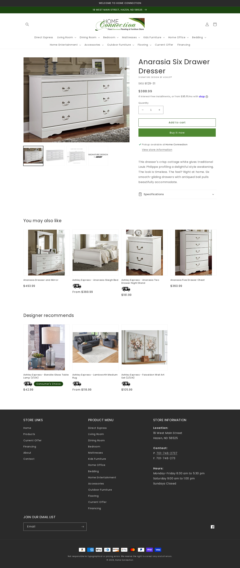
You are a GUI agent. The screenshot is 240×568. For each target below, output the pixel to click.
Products (29, 434)
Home (27, 428)
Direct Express (97, 428)
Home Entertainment (102, 477)
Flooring (93, 496)
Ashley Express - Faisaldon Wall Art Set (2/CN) (142, 376)
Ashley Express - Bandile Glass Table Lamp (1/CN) (46, 376)
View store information (157, 149)
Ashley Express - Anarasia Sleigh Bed (95, 280)
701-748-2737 (166, 453)
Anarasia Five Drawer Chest (187, 280)
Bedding (93, 471)
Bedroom (94, 446)
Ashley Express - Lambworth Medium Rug (95, 376)
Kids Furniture (97, 459)
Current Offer (32, 440)
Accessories (96, 483)
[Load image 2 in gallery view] (55, 156)
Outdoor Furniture (100, 489)
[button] (27, 24)
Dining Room (96, 440)
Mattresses (95, 452)
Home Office (96, 465)
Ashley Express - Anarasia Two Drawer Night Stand (140, 282)
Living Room (96, 434)
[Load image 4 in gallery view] (98, 156)
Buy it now (177, 132)
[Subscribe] (82, 527)
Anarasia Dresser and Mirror (40, 280)
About (27, 452)
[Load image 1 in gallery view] (33, 156)
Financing (29, 446)
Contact (28, 459)
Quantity (143, 103)
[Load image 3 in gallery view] (76, 156)
